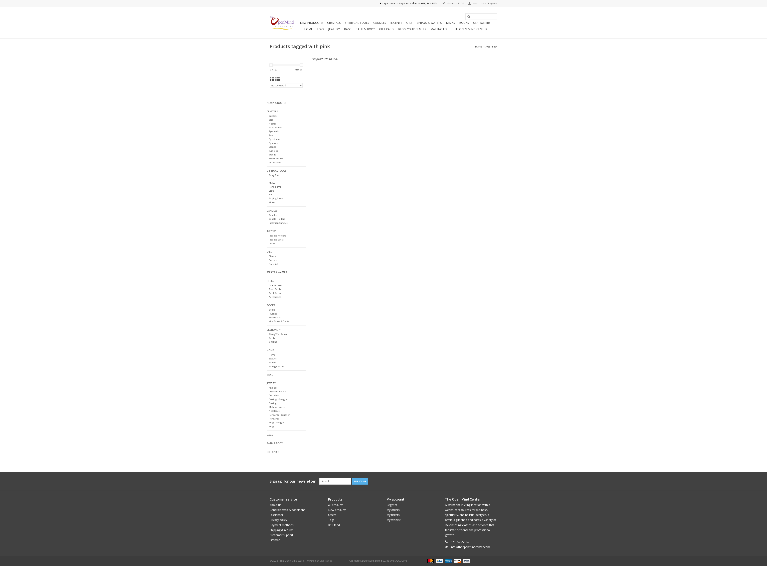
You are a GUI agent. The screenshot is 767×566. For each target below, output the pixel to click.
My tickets (393, 515)
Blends (272, 256)
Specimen (274, 139)
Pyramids (273, 131)
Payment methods (282, 525)
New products (337, 510)
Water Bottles (276, 158)
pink (494, 46)
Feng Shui (274, 175)
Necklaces (274, 410)
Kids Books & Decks (279, 321)
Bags (347, 29)
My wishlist (393, 520)
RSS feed (334, 525)
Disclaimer (276, 515)
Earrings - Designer (278, 399)
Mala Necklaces (277, 407)
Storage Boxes (276, 366)
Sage (271, 190)
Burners (273, 260)
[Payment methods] (429, 560)
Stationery (481, 23)
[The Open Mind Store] (282, 23)
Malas (272, 182)
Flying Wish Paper (278, 334)
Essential (273, 263)
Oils (409, 23)
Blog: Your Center (412, 29)
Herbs (272, 178)
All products (335, 505)
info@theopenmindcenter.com (470, 547)
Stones (272, 146)
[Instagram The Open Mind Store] (494, 481)
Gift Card (386, 29)
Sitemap (275, 540)
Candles (379, 23)
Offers (332, 515)
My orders (393, 510)
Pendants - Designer (279, 414)
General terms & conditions (287, 510)
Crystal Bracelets (277, 391)
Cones (272, 243)
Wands (272, 154)
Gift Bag (273, 341)
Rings (271, 426)
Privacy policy (278, 520)
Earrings (273, 403)
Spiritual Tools (357, 23)
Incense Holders (277, 235)
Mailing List (439, 29)
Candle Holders (277, 218)
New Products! (311, 23)
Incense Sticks (276, 239)
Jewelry (334, 29)
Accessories (275, 162)
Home (308, 29)
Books (464, 23)
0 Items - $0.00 (455, 3)
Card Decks (275, 293)
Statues (272, 358)
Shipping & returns (281, 530)
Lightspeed (326, 560)
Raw (271, 135)
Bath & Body (365, 29)
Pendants (274, 418)
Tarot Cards (275, 289)
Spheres (273, 143)
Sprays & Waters (429, 23)
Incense (396, 23)
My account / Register (485, 3)
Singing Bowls (276, 198)
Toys (320, 29)
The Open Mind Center (470, 29)
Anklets (272, 387)
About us (275, 505)
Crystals (334, 23)
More (272, 202)
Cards (272, 337)
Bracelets (274, 395)
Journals (273, 313)
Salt (271, 194)
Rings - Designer (277, 422)
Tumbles (273, 150)
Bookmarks (275, 317)
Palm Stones (275, 127)
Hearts (272, 123)
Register (391, 505)
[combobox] (481, 16)
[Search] (468, 16)
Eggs (271, 119)
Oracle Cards (275, 285)
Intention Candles (278, 222)
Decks (450, 23)
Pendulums (275, 186)
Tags (487, 46)
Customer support (281, 535)
